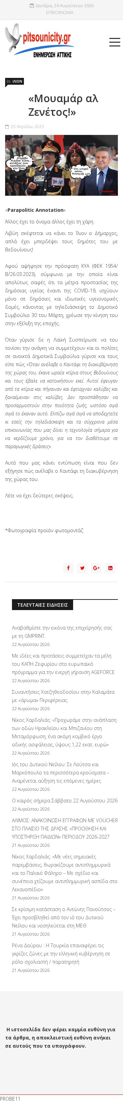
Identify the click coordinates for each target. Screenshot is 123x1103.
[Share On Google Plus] (96, 568)
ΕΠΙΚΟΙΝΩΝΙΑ (59, 12)
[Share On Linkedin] (110, 568)
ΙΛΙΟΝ (17, 81)
